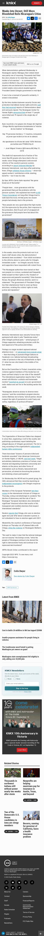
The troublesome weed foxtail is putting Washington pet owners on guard (17, 648)
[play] (3, 933)
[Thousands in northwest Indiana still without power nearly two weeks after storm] (12, 772)
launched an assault (16, 382)
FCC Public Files (28, 921)
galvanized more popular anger (30, 352)
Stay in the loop (22, 688)
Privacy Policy (28, 691)
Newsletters (8, 923)
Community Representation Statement (28, 906)
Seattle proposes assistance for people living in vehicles (20, 638)
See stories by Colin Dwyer (24, 576)
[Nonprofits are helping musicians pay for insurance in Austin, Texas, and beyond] (31, 772)
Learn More (22, 750)
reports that (13, 513)
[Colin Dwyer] (7, 574)
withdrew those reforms (21, 171)
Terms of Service (28, 912)
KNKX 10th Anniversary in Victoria (22, 735)
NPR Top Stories (12, 587)
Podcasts (7, 918)
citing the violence (15, 528)
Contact (7, 896)
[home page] (11, 4)
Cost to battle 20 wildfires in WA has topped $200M (22, 630)
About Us (7, 892)
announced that (19, 113)
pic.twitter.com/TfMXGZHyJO (22, 144)
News (18, 679)
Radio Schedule (9, 909)
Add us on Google (33, 64)
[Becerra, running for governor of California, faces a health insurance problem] (31, 815)
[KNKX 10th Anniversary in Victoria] (22, 714)
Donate (37, 3)
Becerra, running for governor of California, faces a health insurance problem (31, 830)
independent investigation (12, 484)
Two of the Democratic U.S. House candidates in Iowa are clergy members (11, 819)
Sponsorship (27, 896)
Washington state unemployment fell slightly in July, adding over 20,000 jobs (20, 658)
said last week (29, 459)
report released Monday (22, 166)
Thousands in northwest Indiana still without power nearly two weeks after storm (12, 787)
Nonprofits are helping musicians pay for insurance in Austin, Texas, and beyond (31, 787)
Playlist (6, 914)
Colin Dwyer (11, 17)
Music (10, 679)
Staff (6, 901)
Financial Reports (28, 901)
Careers (25, 892)
